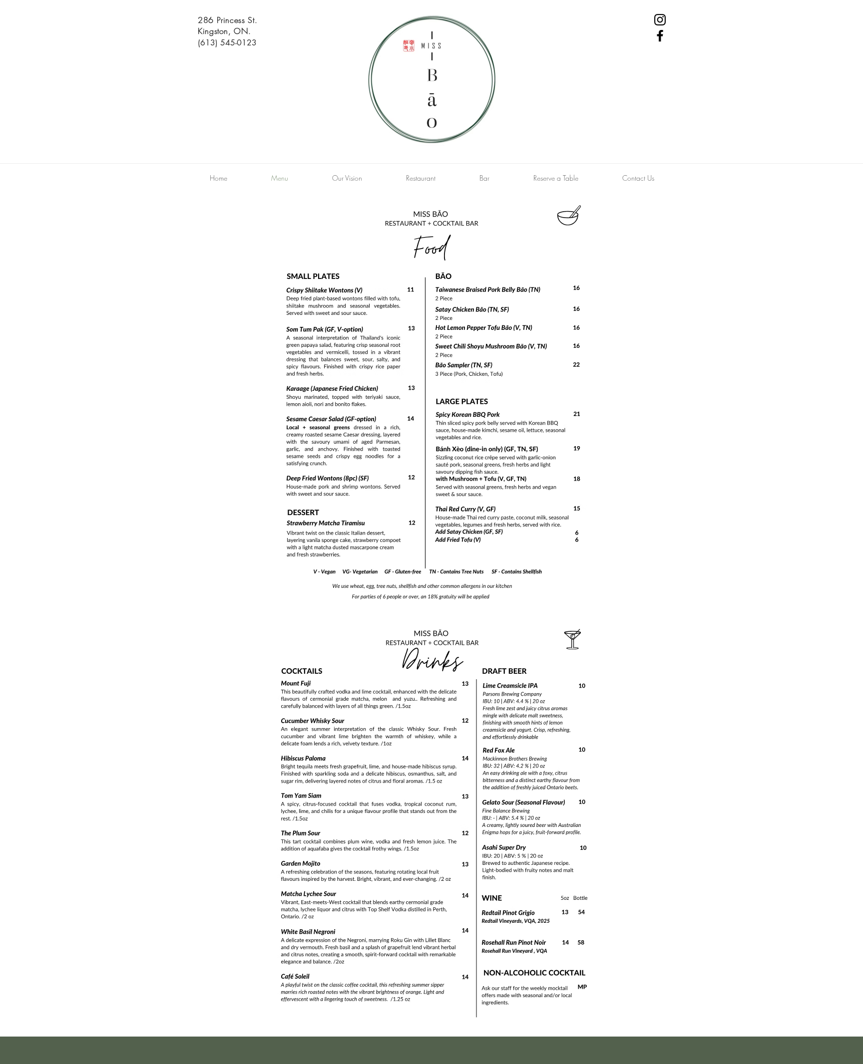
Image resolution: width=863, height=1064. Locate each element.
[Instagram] (660, 19)
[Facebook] (660, 35)
